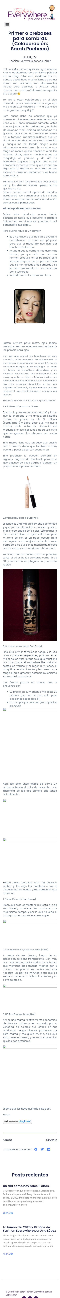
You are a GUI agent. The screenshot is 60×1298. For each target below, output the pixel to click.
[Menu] (7, 24)
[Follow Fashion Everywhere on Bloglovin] (17, 1123)
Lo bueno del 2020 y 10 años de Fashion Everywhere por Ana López (29, 1229)
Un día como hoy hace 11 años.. (26, 1186)
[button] (36, 1149)
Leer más (8, 1213)
